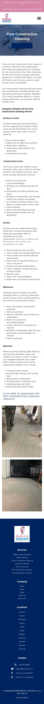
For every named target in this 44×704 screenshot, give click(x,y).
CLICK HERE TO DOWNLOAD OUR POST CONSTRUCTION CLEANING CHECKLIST (21, 396)
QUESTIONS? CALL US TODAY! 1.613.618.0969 (22, 9)
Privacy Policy (22, 698)
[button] (39, 18)
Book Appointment (22, 46)
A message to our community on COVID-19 (22, 3)
